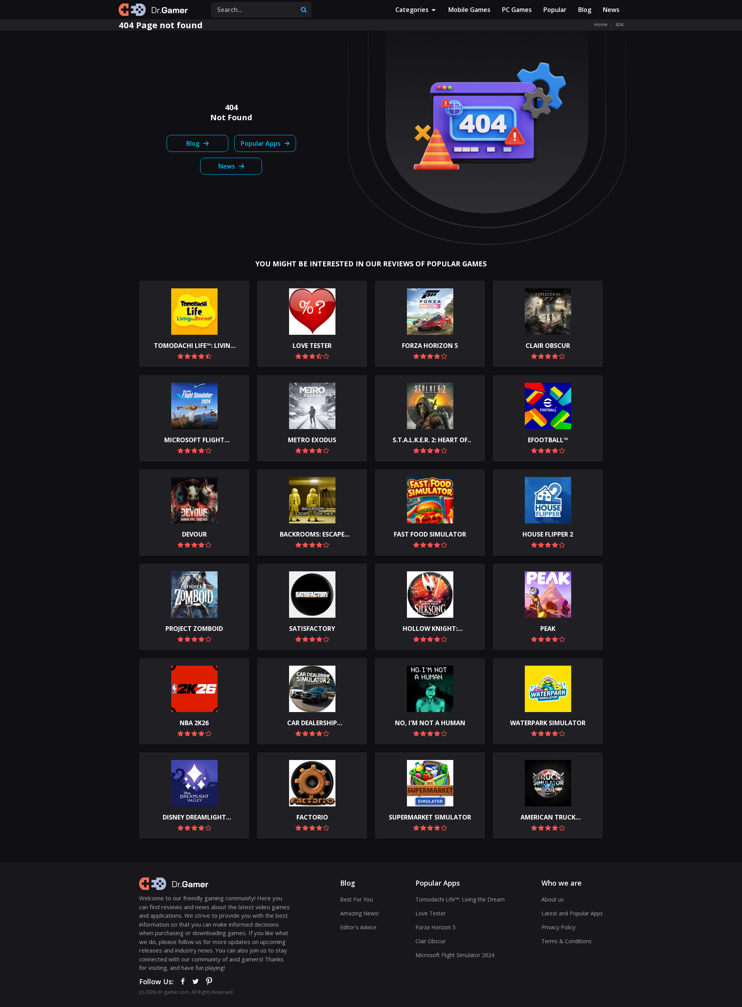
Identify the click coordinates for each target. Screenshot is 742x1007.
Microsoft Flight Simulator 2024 (454, 955)
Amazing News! (359, 913)
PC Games (517, 9)
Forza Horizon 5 (435, 927)
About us (552, 899)
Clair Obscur (430, 941)
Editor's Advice (358, 927)
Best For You (356, 899)
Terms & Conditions (566, 941)
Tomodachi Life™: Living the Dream (460, 899)
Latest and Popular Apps (572, 913)
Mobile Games (469, 9)
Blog (584, 9)
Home (601, 24)
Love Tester (430, 913)
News (611, 9)
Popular (555, 9)
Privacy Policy (558, 927)
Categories (412, 9)
